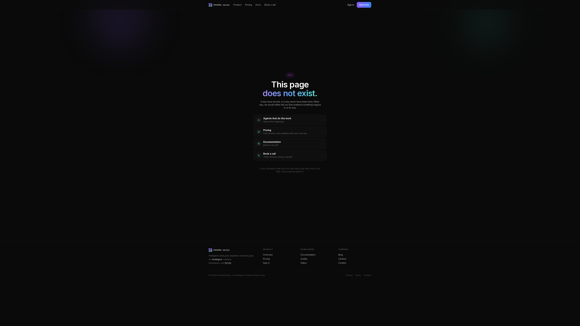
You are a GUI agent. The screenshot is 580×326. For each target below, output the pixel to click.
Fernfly (228, 263)
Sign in (350, 4)
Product (238, 4)
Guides (304, 259)
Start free (364, 5)
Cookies (367, 275)
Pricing (248, 4)
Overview (268, 255)
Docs (258, 4)
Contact (342, 263)
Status (304, 263)
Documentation (308, 255)
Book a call (270, 4)
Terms (358, 275)
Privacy (349, 275)
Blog (340, 255)
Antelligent (217, 259)
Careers (342, 259)
